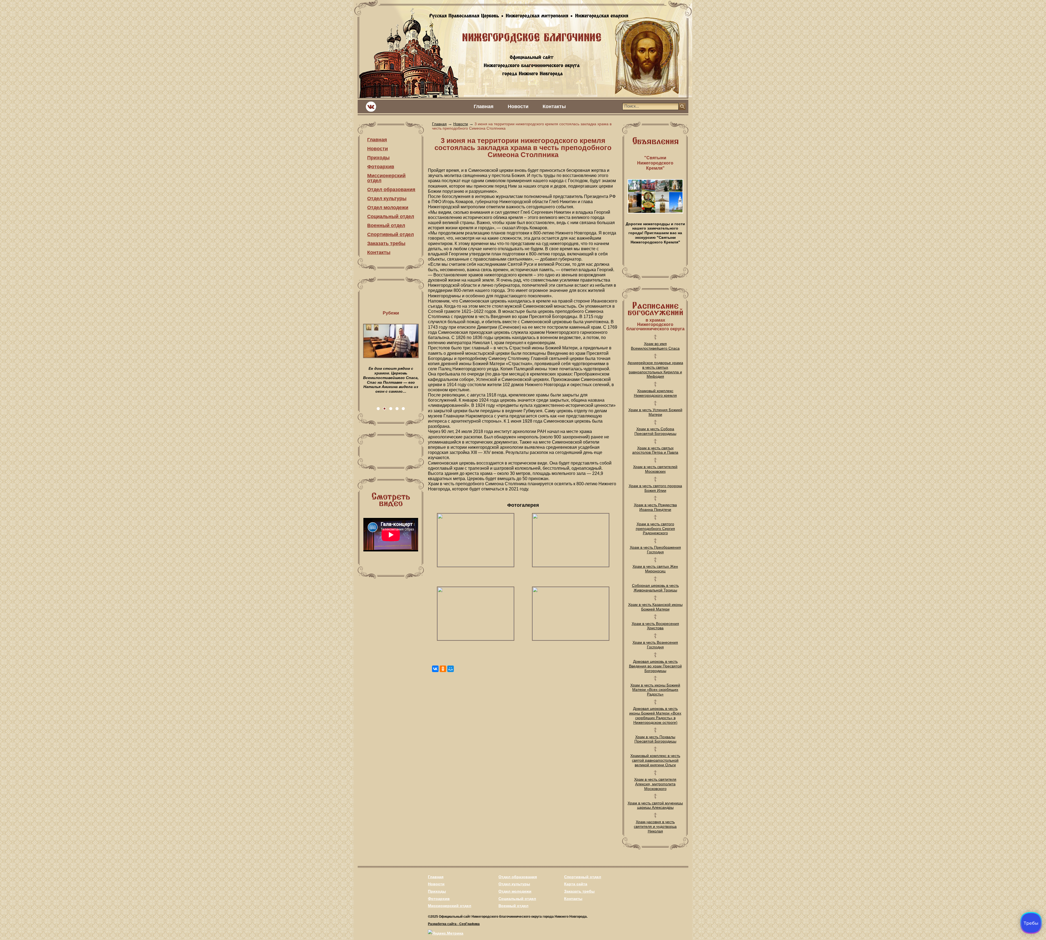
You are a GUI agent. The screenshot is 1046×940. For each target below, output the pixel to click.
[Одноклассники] (443, 669)
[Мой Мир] (450, 669)
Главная (484, 106)
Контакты (554, 106)
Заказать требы (386, 243)
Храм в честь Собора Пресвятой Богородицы (655, 431)
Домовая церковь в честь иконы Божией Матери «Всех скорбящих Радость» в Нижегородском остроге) (655, 715)
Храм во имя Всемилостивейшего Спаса (655, 345)
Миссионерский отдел (386, 178)
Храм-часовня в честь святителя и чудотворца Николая (655, 826)
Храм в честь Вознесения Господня (655, 644)
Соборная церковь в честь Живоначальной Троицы (655, 587)
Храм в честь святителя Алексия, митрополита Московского (655, 784)
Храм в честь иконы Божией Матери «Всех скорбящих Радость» (655, 690)
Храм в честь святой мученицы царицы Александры (655, 805)
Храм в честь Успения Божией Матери (655, 412)
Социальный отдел (390, 216)
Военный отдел (386, 225)
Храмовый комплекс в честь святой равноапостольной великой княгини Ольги (655, 760)
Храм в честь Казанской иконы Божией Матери (655, 606)
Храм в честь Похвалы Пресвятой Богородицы (655, 739)
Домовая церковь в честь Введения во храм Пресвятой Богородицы (655, 666)
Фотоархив (380, 166)
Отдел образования (391, 189)
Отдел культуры (386, 198)
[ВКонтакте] (435, 669)
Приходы (378, 157)
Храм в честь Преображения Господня (655, 549)
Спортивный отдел (390, 234)
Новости (518, 106)
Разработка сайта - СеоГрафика (454, 924)
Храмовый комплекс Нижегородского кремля (655, 393)
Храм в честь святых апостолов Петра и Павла (655, 450)
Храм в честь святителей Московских (655, 469)
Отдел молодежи (387, 207)
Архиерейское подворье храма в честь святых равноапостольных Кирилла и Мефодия (655, 370)
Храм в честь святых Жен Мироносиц (655, 568)
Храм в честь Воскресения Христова (655, 625)
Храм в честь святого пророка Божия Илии (655, 488)
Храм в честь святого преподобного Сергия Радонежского (655, 528)
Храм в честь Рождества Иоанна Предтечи (655, 507)
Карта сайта (575, 884)
